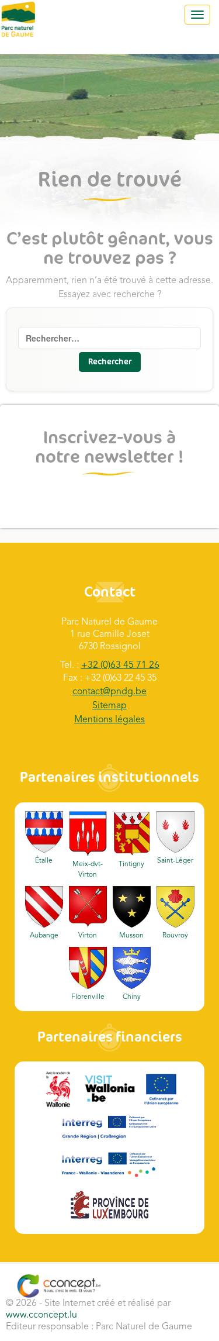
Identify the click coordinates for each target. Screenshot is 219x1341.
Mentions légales (109, 720)
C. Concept (59, 1286)
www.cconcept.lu (41, 1315)
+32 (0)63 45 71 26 (120, 665)
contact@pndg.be (109, 692)
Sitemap (109, 706)
